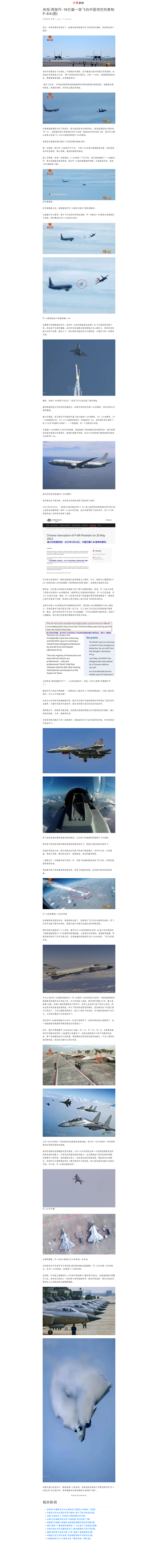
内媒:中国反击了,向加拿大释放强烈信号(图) (66, 1516)
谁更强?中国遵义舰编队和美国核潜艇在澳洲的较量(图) (71, 1522)
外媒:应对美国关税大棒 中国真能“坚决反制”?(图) (68, 1519)
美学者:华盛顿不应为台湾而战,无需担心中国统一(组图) (71, 1509)
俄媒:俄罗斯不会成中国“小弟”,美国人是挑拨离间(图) (70, 1532)
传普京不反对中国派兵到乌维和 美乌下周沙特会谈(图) (71, 1513)
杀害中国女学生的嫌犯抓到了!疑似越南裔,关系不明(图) (71, 1529)
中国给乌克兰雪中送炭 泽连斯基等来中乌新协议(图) (70, 1535)
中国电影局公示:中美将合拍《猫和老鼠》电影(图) (69, 1538)
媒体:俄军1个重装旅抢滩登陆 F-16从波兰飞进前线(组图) (72, 1526)
